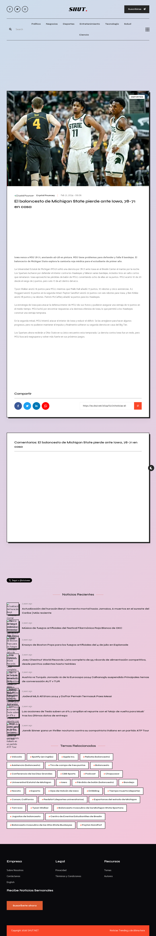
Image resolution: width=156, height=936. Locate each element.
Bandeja (128, 782)
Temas (107, 870)
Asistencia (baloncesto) (25, 765)
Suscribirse (135, 9)
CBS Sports (67, 774)
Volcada (16, 757)
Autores (108, 876)
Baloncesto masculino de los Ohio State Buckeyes (41, 825)
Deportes (68, 24)
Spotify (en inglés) (41, 757)
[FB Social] (10, 9)
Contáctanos (13, 876)
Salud (127, 24)
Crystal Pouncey (45, 195)
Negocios (52, 24)
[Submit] (10, 29)
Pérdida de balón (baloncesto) (94, 782)
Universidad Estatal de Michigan (30, 782)
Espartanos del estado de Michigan (114, 799)
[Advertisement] (78, 64)
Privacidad (60, 870)
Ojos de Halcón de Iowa (63, 791)
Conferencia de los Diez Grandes (31, 774)
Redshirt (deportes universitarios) (63, 799)
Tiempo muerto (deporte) (124, 791)
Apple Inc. (68, 757)
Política (36, 24)
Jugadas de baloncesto (25, 816)
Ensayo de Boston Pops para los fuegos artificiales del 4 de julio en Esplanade (75, 644)
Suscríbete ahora (25, 905)
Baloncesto (101, 765)
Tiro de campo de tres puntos (66, 765)
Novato (15, 791)
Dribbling (93, 791)
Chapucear (111, 774)
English (10, 882)
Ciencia (84, 34)
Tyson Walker (40, 808)
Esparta (34, 791)
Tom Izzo (16, 808)
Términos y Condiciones (68, 876)
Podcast (90, 774)
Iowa (63, 782)
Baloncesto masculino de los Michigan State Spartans (90, 808)
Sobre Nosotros (15, 870)
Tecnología (112, 24)
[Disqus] (78, 495)
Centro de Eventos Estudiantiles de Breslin (75, 816)
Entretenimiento (90, 24)
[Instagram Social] (25, 9)
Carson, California (22, 799)
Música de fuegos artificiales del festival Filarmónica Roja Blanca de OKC (72, 627)
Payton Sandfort (91, 825)
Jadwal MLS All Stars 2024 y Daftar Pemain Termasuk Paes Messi (67, 696)
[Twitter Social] (17, 9)
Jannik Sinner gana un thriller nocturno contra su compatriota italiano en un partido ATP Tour (85, 730)
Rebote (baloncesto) (96, 757)
